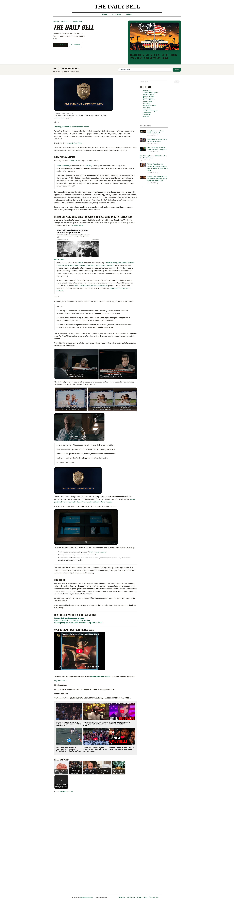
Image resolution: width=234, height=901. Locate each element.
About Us (122, 897)
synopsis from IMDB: (74, 143)
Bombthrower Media (86, 897)
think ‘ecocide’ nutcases (98, 552)
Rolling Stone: (78, 225)
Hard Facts (146, 107)
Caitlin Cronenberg (63, 166)
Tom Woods (147, 112)
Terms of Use (153, 897)
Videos (129, 14)
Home (104, 14)
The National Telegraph (150, 111)
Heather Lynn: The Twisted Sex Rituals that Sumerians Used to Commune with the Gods (157, 179)
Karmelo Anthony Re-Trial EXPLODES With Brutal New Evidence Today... (122, 748)
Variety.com (73, 160)
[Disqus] (95, 818)
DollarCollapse (147, 101)
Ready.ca (146, 116)
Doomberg (146, 103)
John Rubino (147, 109)
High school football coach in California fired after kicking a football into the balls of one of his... (68, 749)
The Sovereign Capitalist (150, 92)
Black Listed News (148, 96)
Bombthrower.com (148, 98)
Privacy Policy (142, 897)
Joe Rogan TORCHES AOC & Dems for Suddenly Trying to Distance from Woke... (95, 723)
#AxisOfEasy (147, 90)
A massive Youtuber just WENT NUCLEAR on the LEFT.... (120, 723)
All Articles (116, 14)
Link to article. (59, 259)
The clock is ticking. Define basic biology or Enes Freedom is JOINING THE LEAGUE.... (68, 723)
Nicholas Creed (60, 118)
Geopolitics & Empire (149, 105)
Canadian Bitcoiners (149, 100)
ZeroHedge (146, 114)
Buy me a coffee (60, 681)
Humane (88, 166)
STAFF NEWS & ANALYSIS (66, 791)
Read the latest (60, 45)
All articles (75, 45)
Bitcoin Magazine (148, 94)
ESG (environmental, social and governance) (91, 286)
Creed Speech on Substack (100, 676)
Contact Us (131, 897)
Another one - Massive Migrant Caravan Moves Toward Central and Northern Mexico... (95, 749)
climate (80, 263)
